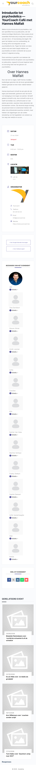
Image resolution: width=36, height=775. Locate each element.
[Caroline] (15, 382)
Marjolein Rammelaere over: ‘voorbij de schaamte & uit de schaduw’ (16, 638)
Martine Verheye (15, 453)
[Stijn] (15, 527)
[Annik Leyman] (15, 341)
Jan (10, 287)
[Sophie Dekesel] (15, 486)
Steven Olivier (14, 328)
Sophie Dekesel (15, 494)
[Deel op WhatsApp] (22, 580)
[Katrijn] (15, 548)
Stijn (11, 536)
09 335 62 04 (17, 212)
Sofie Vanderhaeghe (16, 515)
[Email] (26, 580)
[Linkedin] (18, 580)
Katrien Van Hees (15, 432)
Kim (10, 411)
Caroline (12, 391)
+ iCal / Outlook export (18, 249)
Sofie (11, 370)
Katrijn (11, 557)
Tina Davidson (14, 308)
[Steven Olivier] (15, 320)
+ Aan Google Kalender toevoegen (18, 242)
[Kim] (15, 403)
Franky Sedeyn (14, 474)
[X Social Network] (13, 580)
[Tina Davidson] (15, 299)
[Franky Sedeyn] (15, 465)
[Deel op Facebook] (9, 580)
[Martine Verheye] (15, 444)
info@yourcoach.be (19, 218)
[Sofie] (15, 361)
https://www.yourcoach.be (21, 224)
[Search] (32, 3)
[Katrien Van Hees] (15, 424)
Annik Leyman (14, 349)
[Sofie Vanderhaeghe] (15, 507)
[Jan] (15, 278)
